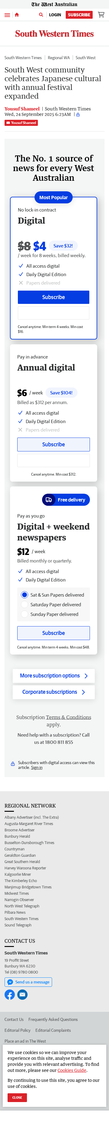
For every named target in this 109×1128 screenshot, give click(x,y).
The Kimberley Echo (21, 880)
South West (86, 57)
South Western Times (23, 57)
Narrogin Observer (19, 899)
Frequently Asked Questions (53, 1019)
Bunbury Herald (17, 836)
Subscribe (79, 14)
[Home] (16, 14)
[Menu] (7, 14)
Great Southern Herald (22, 861)
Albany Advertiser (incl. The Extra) (32, 817)
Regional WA (59, 57)
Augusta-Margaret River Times (29, 823)
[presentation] (24, 594)
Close (17, 1097)
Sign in (36, 767)
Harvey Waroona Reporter (25, 868)
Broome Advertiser (20, 830)
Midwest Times (17, 893)
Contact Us (14, 1019)
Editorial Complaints (53, 1030)
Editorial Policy (18, 1030)
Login (55, 14)
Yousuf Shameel (23, 123)
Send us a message (32, 982)
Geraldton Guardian (20, 855)
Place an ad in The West (25, 1041)
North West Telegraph (22, 906)
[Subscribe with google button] (53, 313)
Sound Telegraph (18, 925)
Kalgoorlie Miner (18, 874)
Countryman (15, 849)
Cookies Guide (72, 1070)
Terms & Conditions (68, 717)
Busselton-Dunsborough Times (29, 842)
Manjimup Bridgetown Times (28, 887)
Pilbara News (15, 912)
